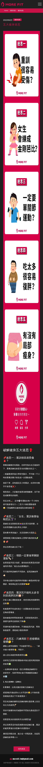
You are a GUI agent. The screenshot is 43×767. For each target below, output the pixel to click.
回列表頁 (21, 749)
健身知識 (20, 10)
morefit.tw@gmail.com (23, 758)
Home (6, 10)
